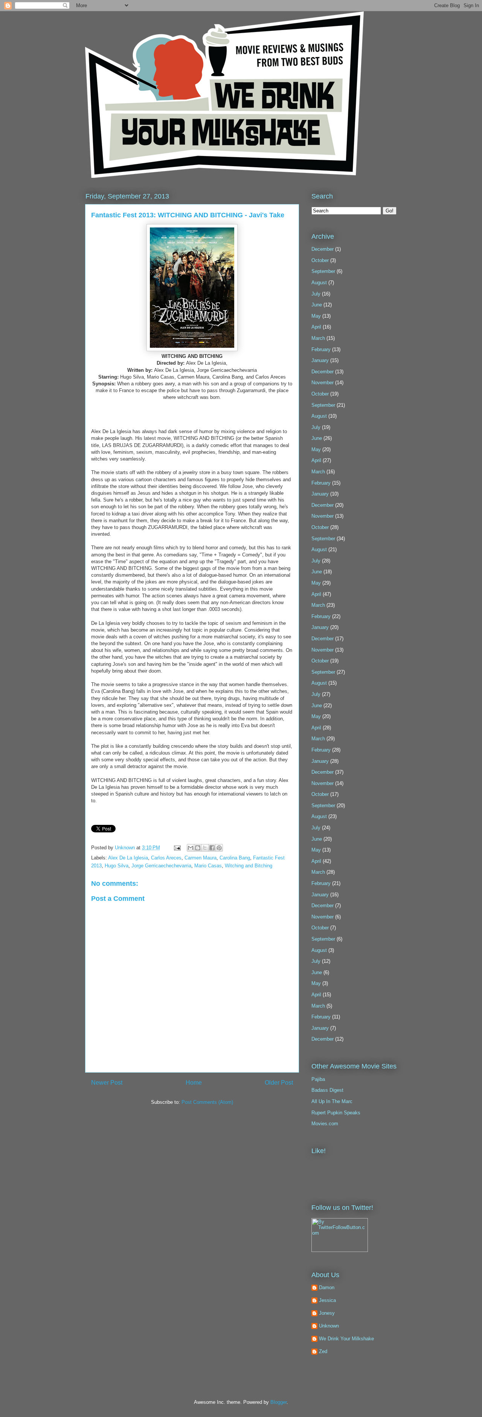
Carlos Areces (166, 858)
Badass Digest (327, 1090)
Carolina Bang (235, 858)
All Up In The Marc (331, 1101)
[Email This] (190, 848)
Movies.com (324, 1123)
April (316, 327)
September (323, 271)
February (321, 349)
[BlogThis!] (197, 848)
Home (194, 1082)
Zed (323, 1351)
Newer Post (106, 1082)
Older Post (279, 1082)
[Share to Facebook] (212, 848)
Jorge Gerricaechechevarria (161, 865)
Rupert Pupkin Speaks (335, 1112)
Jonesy (327, 1313)
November (322, 382)
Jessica (327, 1300)
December (322, 249)
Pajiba (318, 1079)
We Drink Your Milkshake (346, 1338)
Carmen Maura (201, 858)
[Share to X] (205, 848)
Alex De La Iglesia (128, 858)
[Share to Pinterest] (219, 848)
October (320, 260)
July (315, 294)
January (320, 360)
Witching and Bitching (248, 865)
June (316, 305)
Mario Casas (208, 865)
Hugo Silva (116, 865)
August (319, 282)
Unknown (125, 847)
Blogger (278, 1402)
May (316, 316)
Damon (326, 1287)
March (318, 338)
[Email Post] (176, 847)
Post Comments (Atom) (207, 1102)
